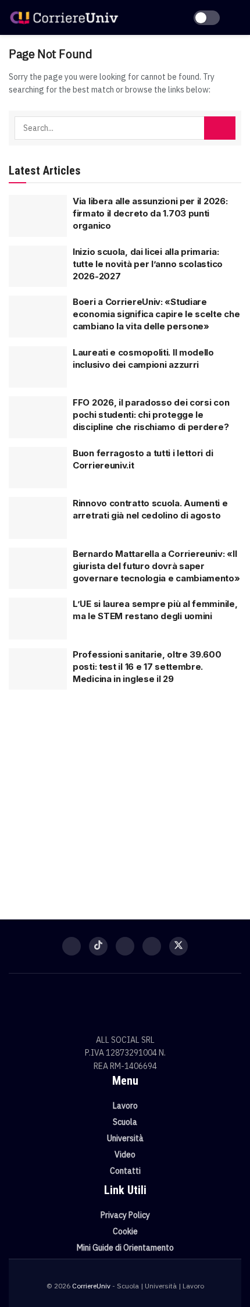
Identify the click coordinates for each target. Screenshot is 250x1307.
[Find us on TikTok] (98, 946)
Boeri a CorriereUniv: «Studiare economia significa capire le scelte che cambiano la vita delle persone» (156, 314)
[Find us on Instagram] (125, 946)
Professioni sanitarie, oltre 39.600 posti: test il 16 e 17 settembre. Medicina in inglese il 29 (147, 666)
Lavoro (125, 1105)
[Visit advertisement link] (125, 797)
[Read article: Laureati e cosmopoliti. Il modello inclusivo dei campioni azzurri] (38, 367)
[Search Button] (219, 128)
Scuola (125, 1122)
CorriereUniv (91, 1285)
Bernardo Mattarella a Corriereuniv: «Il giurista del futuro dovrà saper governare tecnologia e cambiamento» (156, 566)
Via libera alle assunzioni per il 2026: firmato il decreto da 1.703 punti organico (150, 213)
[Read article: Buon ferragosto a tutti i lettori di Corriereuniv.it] (38, 468)
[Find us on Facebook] (71, 946)
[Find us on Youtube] (151, 946)
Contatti (125, 1171)
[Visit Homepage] (64, 17)
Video (125, 1154)
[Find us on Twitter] (178, 946)
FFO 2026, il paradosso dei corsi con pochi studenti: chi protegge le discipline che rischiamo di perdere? (151, 414)
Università (125, 1138)
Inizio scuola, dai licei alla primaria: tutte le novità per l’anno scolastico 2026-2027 (148, 264)
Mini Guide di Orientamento (125, 1247)
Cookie (125, 1231)
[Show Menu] (236, 17)
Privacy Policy (125, 1215)
